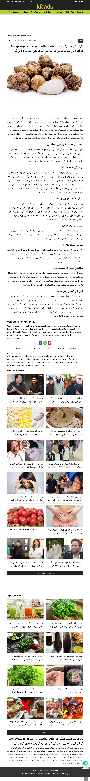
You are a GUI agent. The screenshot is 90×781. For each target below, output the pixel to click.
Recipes (16, 12)
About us (31, 773)
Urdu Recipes (36, 12)
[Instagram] (79, 1)
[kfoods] (45, 6)
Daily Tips (70, 12)
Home (24, 773)
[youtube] (82, 1)
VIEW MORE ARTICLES (44, 573)
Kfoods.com (54, 770)
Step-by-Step (82, 12)
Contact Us (41, 773)
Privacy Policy (52, 773)
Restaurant (58, 12)
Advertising (63, 773)
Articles (47, 12)
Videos (25, 12)
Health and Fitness (33, 348)
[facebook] (76, 1)
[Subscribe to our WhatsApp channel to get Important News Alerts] (85, 763)
